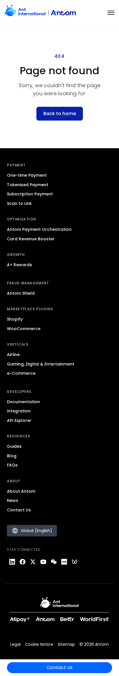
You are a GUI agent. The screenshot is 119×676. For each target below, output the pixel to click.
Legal (15, 644)
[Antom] (40, 13)
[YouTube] (43, 562)
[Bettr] (67, 619)
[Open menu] (110, 12)
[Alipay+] (20, 619)
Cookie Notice (39, 644)
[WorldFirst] (94, 619)
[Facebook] (22, 562)
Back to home (59, 113)
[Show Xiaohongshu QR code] (64, 562)
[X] (33, 562)
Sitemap (66, 644)
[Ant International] (59, 604)
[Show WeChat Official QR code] (54, 562)
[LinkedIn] (12, 562)
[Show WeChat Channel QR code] (74, 562)
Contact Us (59, 667)
